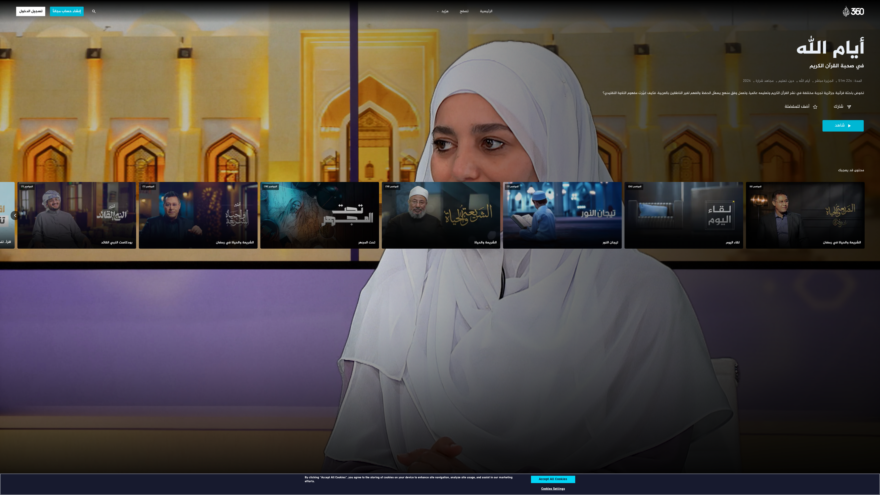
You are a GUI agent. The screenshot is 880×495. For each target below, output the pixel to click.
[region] (440, 484)
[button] (843, 107)
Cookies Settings (553, 489)
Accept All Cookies (553, 479)
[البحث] (94, 11)
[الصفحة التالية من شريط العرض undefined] (15, 215)
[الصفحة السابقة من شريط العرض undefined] (864, 215)
